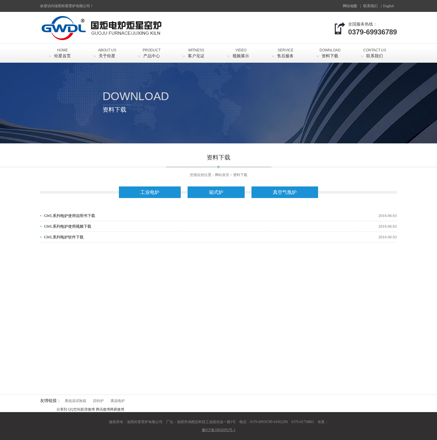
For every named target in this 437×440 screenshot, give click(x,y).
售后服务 (285, 53)
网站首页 (222, 175)
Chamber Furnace (390, 8)
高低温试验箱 (75, 401)
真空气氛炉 (285, 192)
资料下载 (330, 53)
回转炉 (98, 401)
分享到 (61, 409)
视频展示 (240, 53)
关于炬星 (107, 53)
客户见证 (196, 53)
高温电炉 (118, 401)
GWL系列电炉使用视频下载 (67, 226)
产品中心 (152, 53)
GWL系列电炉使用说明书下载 (69, 215)
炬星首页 (62, 53)
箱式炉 (216, 192)
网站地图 (350, 6)
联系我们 (370, 6)
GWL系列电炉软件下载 (64, 237)
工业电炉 (149, 192)
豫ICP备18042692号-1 (218, 430)
